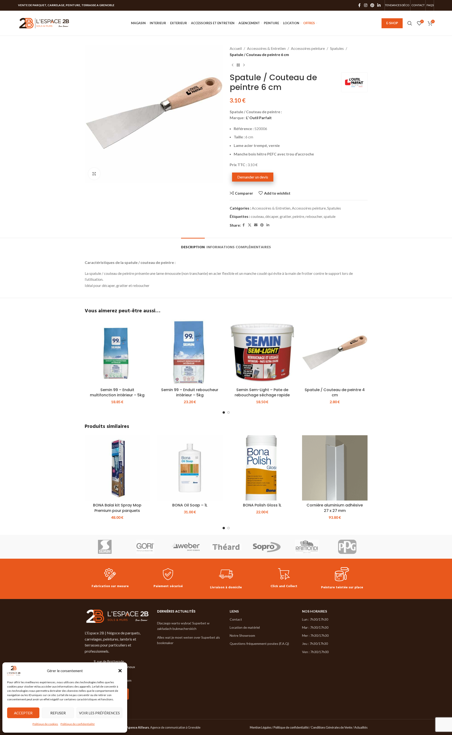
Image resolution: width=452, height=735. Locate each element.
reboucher (314, 216)
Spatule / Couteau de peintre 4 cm (335, 392)
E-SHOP (392, 23)
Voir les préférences (99, 713)
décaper (271, 216)
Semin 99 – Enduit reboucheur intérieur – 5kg (189, 392)
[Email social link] (256, 225)
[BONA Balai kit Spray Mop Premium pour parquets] (117, 468)
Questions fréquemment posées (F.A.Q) (259, 643)
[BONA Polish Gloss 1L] (262, 468)
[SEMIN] (105, 547)
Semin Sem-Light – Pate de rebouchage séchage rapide (262, 392)
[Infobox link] (110, 578)
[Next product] (244, 65)
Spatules (337, 48)
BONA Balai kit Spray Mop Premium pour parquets (117, 507)
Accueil (236, 48)
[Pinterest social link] (372, 5)
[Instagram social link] (365, 5)
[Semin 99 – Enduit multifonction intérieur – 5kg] (117, 352)
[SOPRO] (266, 547)
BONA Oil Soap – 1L (189, 505)
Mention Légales (260, 727)
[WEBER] (185, 547)
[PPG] (347, 547)
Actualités (361, 727)
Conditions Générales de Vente (331, 727)
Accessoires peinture (308, 48)
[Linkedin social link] (379, 5)
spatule (330, 216)
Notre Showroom (242, 635)
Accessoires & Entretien (266, 48)
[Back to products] (238, 65)
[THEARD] (226, 547)
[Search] (410, 23)
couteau (257, 216)
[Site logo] (44, 22)
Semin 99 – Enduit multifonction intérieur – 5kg (117, 392)
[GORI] (145, 547)
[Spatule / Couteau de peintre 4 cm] (335, 352)
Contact (236, 619)
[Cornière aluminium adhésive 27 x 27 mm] (335, 468)
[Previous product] (232, 65)
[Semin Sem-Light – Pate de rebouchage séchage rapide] (262, 352)
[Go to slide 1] (224, 412)
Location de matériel (245, 627)
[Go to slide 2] (228, 412)
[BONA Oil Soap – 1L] (190, 468)
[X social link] (250, 225)
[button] (120, 670)
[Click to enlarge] (94, 174)
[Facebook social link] (359, 5)
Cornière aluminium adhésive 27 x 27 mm (335, 507)
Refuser (58, 713)
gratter (285, 216)
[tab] (193, 245)
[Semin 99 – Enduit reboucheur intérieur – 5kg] (190, 352)
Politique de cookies (45, 724)
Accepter (23, 713)
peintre (298, 216)
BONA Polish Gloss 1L (262, 505)
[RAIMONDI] (307, 547)
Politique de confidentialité (78, 724)
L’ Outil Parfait (259, 117)
